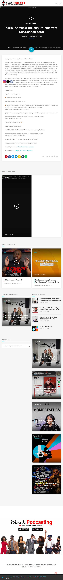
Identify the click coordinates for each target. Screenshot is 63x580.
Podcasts (23, 47)
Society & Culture (40, 274)
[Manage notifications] (56, 573)
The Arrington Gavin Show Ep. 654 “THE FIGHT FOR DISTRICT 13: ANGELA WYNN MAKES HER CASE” (46, 485)
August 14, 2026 (47, 285)
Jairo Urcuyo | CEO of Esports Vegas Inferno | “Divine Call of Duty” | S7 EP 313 (26, 577)
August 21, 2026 (44, 302)
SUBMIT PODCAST (40, 565)
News (35, 436)
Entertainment (38, 373)
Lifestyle (37, 341)
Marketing (37, 404)
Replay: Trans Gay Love (46, 326)
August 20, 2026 (44, 311)
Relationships (39, 354)
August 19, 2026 (47, 488)
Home (9, 47)
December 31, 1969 (35, 36)
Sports (37, 385)
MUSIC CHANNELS (29, 565)
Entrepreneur (16, 47)
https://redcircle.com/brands (25, 147)
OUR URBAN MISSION (27, 567)
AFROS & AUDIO (51, 565)
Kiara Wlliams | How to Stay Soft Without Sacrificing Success (48, 318)
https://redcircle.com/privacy (24, 150)
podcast (24, 36)
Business (30, 47)
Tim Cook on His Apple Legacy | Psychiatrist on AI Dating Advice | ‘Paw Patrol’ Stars (46, 282)
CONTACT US (38, 567)
